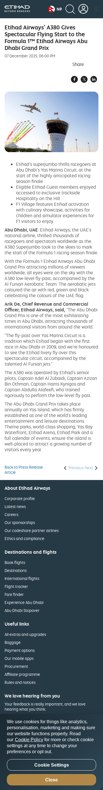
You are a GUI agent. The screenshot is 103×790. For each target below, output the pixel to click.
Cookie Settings (51, 765)
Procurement (16, 666)
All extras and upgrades (25, 634)
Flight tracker (16, 586)
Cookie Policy (29, 739)
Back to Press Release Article (24, 470)
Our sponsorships (20, 522)
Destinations (16, 570)
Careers (11, 514)
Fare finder (14, 594)
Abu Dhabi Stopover (22, 610)
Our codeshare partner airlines (32, 530)
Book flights (15, 562)
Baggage (13, 642)
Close (51, 779)
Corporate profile (20, 498)
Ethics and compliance (24, 538)
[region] (51, 752)
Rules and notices (20, 682)
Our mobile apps (19, 658)
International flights (22, 578)
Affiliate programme (22, 674)
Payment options (20, 650)
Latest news (15, 506)
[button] (55, 9)
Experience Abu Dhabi (24, 602)
